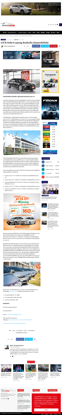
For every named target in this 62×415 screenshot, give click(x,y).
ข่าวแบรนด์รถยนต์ (13, 323)
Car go (13, 330)
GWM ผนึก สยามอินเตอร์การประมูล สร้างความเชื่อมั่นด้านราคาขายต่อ (49, 198)
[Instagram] (51, 25)
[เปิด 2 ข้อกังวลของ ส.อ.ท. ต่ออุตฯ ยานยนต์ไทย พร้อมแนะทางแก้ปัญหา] (55, 368)
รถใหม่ (23, 323)
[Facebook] (49, 25)
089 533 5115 (8, 311)
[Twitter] (55, 25)
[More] (59, 46)
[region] (31, 8)
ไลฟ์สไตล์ (19, 323)
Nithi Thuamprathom (10, 46)
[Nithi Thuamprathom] (2, 46)
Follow (57, 165)
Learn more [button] (37, 406)
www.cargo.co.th (13, 291)
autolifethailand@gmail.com (14, 314)
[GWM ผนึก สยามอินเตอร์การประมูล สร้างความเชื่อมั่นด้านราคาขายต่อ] (50, 189)
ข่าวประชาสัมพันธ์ (45, 195)
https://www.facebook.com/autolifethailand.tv (20, 320)
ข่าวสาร (5, 35)
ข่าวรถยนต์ (10, 35)
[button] (31, 8)
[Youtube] (57, 25)
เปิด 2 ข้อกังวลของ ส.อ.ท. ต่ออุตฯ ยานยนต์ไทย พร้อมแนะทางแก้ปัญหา (55, 374)
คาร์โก (25, 330)
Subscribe (56, 177)
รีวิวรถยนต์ (5, 323)
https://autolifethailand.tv (15, 347)
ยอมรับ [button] (46, 409)
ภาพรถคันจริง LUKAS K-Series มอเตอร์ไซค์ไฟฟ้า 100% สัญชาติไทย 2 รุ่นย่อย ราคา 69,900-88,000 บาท (53, 215)
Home (2, 35)
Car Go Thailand (19, 330)
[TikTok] (53, 25)
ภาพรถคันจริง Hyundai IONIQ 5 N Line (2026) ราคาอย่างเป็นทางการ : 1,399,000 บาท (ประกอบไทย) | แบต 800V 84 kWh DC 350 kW (53, 224)
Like (58, 161)
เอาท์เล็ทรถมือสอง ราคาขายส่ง (21, 332)
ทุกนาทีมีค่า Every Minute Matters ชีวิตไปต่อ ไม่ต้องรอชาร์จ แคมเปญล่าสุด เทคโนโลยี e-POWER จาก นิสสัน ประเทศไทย (53, 206)
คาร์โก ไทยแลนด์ (31, 330)
